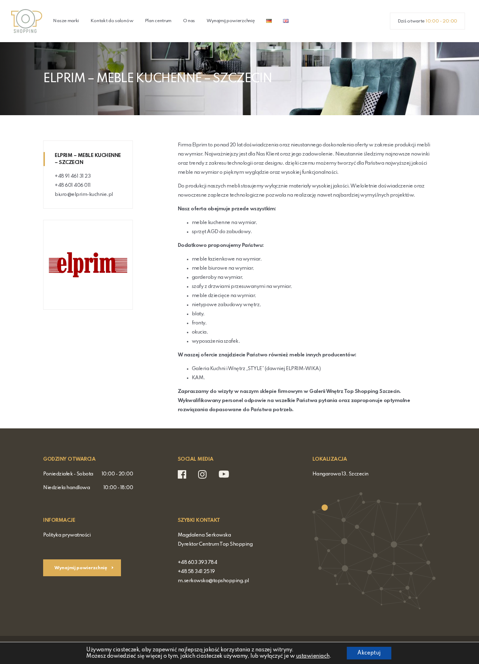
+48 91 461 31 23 (72, 176)
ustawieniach (313, 656)
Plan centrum (158, 21)
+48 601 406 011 (73, 185)
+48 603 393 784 (197, 562)
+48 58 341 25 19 (196, 571)
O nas (189, 21)
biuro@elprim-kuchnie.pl (84, 194)
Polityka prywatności (66, 535)
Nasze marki (66, 21)
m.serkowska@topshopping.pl (213, 580)
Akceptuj (369, 653)
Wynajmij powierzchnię (231, 21)
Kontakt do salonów (112, 21)
